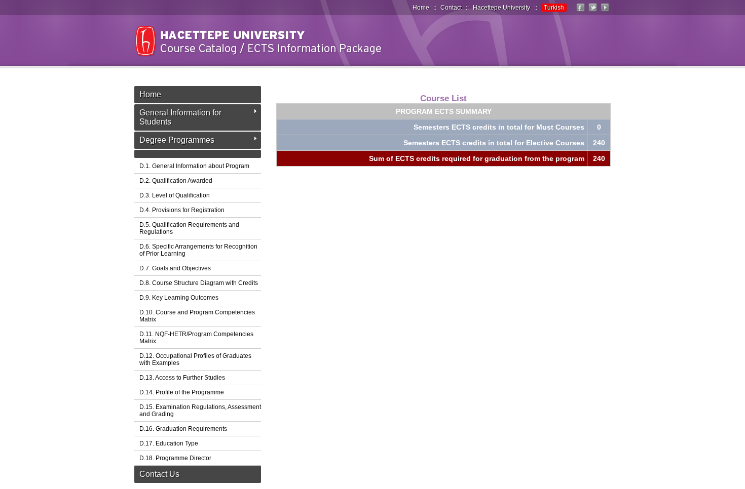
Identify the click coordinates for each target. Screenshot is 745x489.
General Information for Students (180, 117)
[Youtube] (605, 11)
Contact (451, 7)
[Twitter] (592, 11)
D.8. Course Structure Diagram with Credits (198, 283)
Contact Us (159, 474)
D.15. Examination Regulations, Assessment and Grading (200, 410)
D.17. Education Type (168, 443)
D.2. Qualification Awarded (175, 180)
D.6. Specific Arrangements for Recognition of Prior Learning (198, 250)
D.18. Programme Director (175, 458)
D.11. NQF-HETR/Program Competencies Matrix (196, 338)
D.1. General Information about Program (194, 166)
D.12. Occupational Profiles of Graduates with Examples (195, 359)
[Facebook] (580, 11)
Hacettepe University (501, 7)
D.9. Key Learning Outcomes (178, 297)
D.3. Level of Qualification (174, 195)
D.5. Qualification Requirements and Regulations (189, 228)
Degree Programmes (176, 140)
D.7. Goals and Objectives (175, 268)
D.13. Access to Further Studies (182, 377)
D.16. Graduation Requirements (183, 428)
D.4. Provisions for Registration (182, 210)
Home (421, 7)
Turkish (554, 7)
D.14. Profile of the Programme (181, 392)
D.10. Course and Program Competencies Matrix (197, 316)
